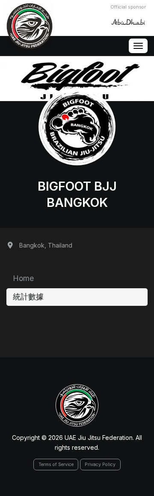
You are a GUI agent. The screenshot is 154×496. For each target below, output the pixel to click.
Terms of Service (56, 464)
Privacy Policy (100, 464)
